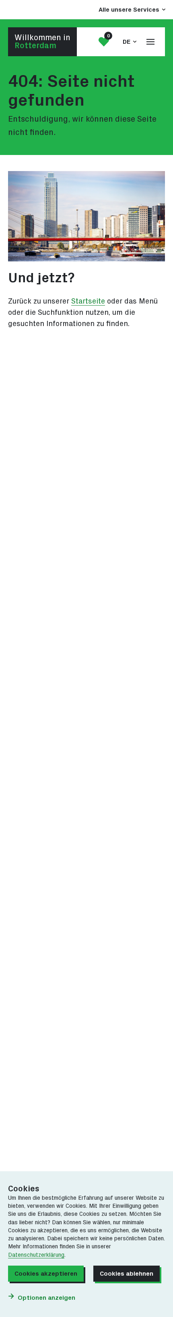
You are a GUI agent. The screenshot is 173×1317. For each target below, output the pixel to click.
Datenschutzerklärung (36, 1255)
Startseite (88, 301)
